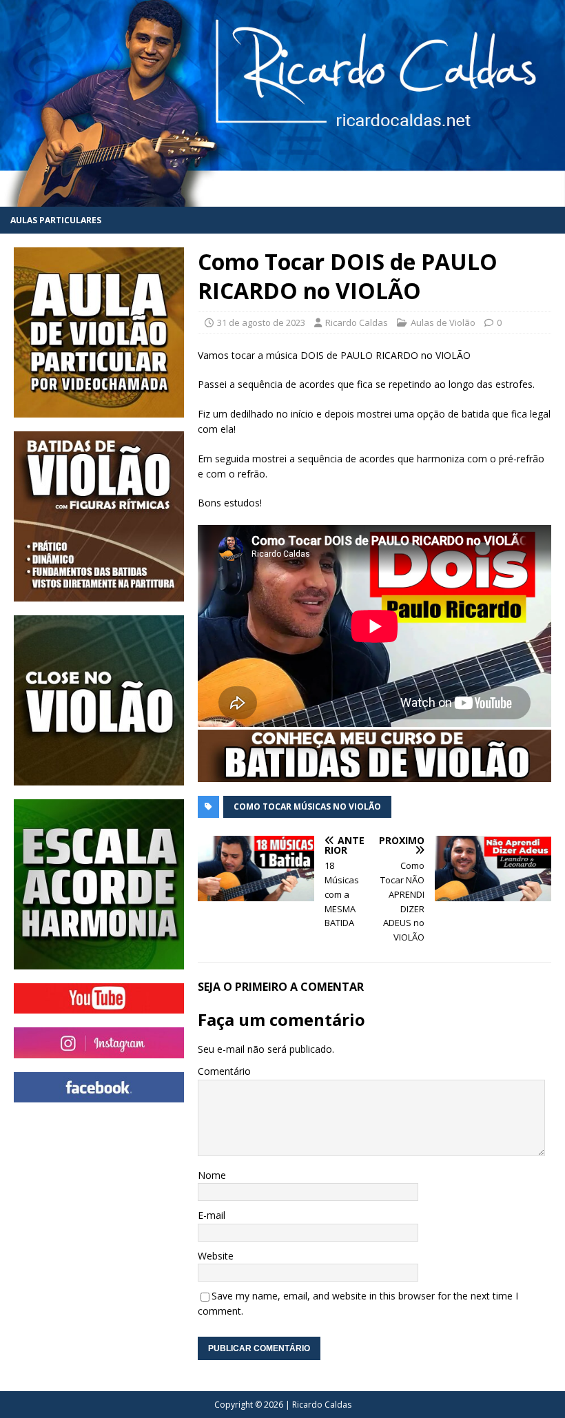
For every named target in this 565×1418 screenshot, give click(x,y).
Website (216, 1255)
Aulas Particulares (55, 220)
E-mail (211, 1215)
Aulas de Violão (443, 322)
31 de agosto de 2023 (261, 322)
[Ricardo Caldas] (282, 198)
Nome (212, 1175)
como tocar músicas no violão (307, 806)
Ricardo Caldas (356, 322)
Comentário (224, 1071)
